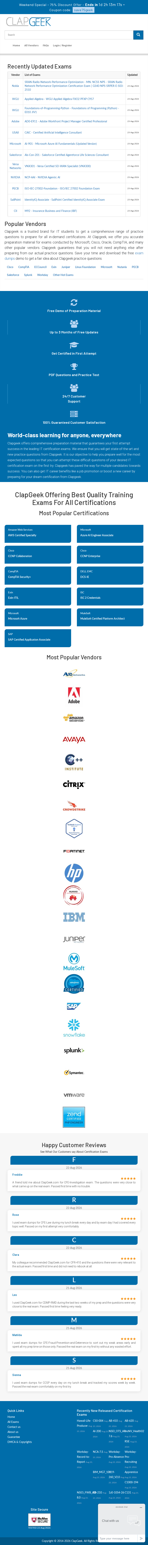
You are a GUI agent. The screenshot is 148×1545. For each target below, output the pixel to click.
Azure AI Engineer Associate (96, 535)
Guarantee (14, 1437)
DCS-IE (84, 577)
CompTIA (23, 267)
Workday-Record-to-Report (83, 1457)
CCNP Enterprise (90, 556)
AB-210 (97, 1492)
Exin (53, 267)
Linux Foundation (85, 267)
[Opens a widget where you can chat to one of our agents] (122, 1523)
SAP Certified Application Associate (29, 639)
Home (16, 45)
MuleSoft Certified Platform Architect (102, 618)
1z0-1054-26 (116, 1492)
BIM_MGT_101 (102, 1472)
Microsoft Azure (17, 618)
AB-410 (113, 1421)
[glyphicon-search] (138, 35)
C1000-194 (131, 1482)
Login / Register (62, 45)
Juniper (65, 267)
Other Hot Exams (63, 275)
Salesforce (13, 275)
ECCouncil (40, 267)
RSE (127, 1441)
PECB (135, 267)
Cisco (10, 267)
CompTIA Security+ (19, 577)
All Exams (13, 1422)
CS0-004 (98, 1421)
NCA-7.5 (98, 1452)
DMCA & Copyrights (20, 1442)
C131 (128, 1492)
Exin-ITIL (13, 598)
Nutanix (122, 267)
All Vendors (31, 45)
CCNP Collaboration (20, 556)
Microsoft (106, 267)
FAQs (46, 45)
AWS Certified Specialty (22, 535)
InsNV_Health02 (134, 1431)
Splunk (28, 275)
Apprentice (131, 1472)
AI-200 (97, 1431)
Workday (42, 275)
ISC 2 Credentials (90, 598)
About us (13, 1432)
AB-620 (129, 1421)
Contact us (14, 1427)
